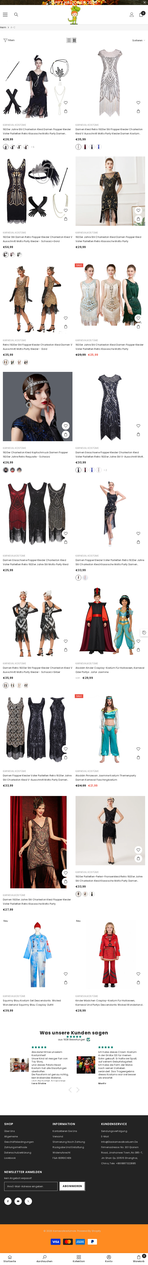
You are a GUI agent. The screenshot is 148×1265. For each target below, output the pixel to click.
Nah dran (144, 2)
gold (6, 362)
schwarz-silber (6, 685)
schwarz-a (6, 147)
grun (12, 362)
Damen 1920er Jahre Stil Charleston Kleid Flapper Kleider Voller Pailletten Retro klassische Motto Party (37, 901)
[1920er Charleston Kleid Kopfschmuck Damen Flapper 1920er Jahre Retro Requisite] (37, 406)
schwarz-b (12, 147)
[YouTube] (18, 1201)
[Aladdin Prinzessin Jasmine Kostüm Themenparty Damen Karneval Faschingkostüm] (110, 729)
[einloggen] (132, 14)
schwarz (92, 147)
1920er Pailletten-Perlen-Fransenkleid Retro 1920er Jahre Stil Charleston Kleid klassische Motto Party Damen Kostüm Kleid (109, 879)
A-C (13, 27)
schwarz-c (19, 147)
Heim (3, 27)
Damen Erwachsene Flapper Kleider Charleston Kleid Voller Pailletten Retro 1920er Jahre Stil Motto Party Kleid (35, 562)
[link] (44, 1259)
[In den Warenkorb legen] (66, 111)
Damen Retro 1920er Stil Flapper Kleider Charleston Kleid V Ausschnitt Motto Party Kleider (37, 670)
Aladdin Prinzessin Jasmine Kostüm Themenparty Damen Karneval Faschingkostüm (106, 777)
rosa (19, 362)
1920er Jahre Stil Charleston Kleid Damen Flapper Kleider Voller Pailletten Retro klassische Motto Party (109, 347)
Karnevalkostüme (87, 232)
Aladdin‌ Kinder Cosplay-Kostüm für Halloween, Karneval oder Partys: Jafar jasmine (110, 670)
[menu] (5, 14)
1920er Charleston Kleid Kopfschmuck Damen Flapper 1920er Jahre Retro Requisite (35, 454)
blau (99, 147)
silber (12, 470)
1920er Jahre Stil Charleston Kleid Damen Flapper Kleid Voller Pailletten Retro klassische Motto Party (108, 239)
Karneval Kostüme (14, 125)
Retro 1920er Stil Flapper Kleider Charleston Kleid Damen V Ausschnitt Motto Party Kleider (37, 347)
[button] (68, 40)
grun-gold (19, 254)
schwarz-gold (6, 254)
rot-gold (12, 254)
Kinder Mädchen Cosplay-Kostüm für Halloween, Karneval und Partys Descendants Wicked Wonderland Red (109, 1003)
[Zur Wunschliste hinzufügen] (66, 103)
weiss (78, 147)
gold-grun (12, 685)
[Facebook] (8, 1201)
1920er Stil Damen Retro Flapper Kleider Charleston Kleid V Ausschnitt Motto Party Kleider (37, 239)
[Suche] (16, 14)
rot (85, 147)
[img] (73, 1037)
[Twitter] (28, 1201)
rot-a (26, 147)
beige (19, 685)
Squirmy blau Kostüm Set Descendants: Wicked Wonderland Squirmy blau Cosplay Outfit (32, 1002)
